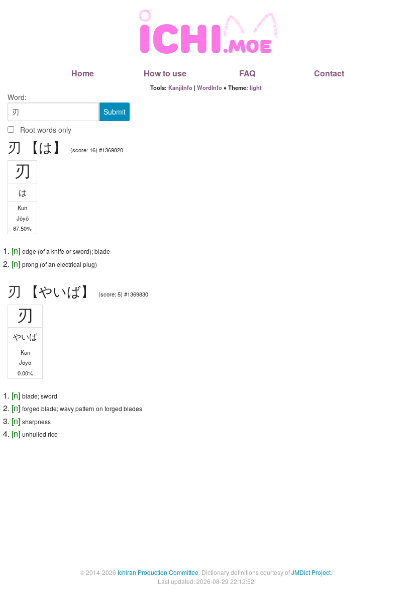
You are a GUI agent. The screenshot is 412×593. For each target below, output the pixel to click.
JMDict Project (311, 572)
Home (82, 73)
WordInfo (209, 87)
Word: (17, 97)
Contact (329, 73)
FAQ (247, 73)
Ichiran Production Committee (158, 572)
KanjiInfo (180, 87)
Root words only (45, 130)
